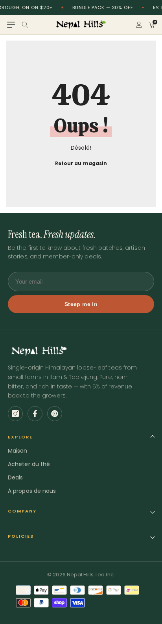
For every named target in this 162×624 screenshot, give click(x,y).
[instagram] (15, 413)
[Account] (139, 25)
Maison (18, 451)
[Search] (25, 25)
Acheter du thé (29, 464)
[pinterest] (54, 413)
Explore (20, 437)
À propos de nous (32, 491)
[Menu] (11, 25)
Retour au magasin (81, 163)
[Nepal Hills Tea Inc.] (81, 25)
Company (22, 511)
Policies (21, 536)
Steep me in (81, 304)
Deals (15, 477)
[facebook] (35, 413)
